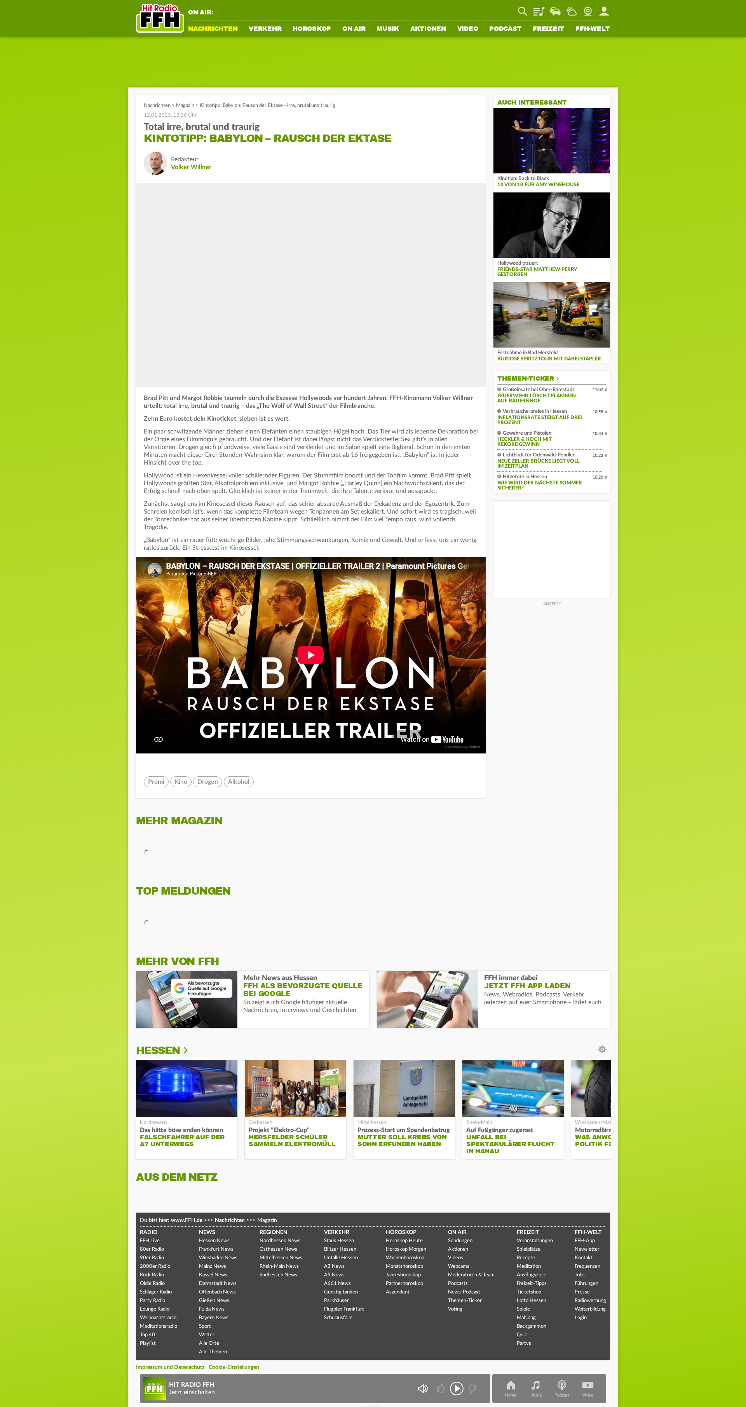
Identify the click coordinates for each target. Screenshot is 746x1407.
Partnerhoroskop (404, 1283)
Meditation (529, 1266)
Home (510, 1395)
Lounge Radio (154, 1309)
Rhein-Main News (279, 1266)
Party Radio (152, 1300)
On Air (354, 29)
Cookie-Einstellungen (234, 1367)
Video (467, 29)
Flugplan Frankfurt (344, 1309)
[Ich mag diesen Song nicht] (472, 1388)
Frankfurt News (216, 1249)
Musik (387, 29)
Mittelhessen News (281, 1257)
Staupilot (555, 8)
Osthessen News (278, 1249)
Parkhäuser (336, 1300)
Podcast (505, 29)
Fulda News (212, 1309)
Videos (455, 1257)
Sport (205, 1326)
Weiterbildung (590, 1309)
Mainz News (212, 1266)
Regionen (274, 1232)
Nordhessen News (280, 1240)
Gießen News (214, 1300)
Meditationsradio (158, 1326)
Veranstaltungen (535, 1240)
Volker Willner (191, 167)
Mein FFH (604, 8)
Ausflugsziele (531, 1275)
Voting (455, 1309)
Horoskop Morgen (406, 1249)
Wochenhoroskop (405, 1257)
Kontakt (584, 1257)
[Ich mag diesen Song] (441, 1388)
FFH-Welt (592, 29)
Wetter (571, 8)
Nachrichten (212, 29)
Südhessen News (278, 1275)
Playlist (539, 8)
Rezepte (526, 1257)
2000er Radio (155, 1266)
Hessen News (214, 1240)
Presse (582, 1292)
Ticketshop (529, 1292)
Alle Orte (209, 1343)
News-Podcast (464, 1292)
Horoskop (312, 29)
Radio (148, 1232)
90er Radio (152, 1257)
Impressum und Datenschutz (170, 1367)
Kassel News (213, 1275)
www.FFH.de (186, 1220)
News (207, 1232)
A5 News (334, 1275)
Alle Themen (213, 1352)
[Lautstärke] (422, 1388)
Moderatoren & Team (471, 1275)
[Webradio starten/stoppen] (457, 1388)
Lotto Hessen (531, 1300)
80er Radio (152, 1249)
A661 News (337, 1283)
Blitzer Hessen (340, 1249)
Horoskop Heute (404, 1240)
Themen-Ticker (525, 379)
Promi (156, 782)
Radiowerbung (590, 1300)
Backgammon (531, 1326)
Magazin (185, 105)
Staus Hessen (339, 1240)
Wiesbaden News (218, 1257)
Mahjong (526, 1317)
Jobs (580, 1275)
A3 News (334, 1266)
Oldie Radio (152, 1283)
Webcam (588, 8)
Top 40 (147, 1334)
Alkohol (238, 782)
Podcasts (458, 1283)
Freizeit (548, 29)
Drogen (207, 782)
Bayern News (213, 1317)
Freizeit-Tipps (532, 1283)
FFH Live (150, 1240)
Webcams (458, 1266)
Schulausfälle (338, 1317)
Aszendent (398, 1292)
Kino (180, 782)
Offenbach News (217, 1292)
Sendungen (460, 1240)
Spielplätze (528, 1249)
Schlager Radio (156, 1292)
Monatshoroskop (404, 1266)
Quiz (522, 1334)
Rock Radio (152, 1275)
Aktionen (428, 29)
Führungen (586, 1283)
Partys (524, 1343)
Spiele (523, 1309)
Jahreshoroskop (403, 1275)
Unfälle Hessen (341, 1257)
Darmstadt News (218, 1283)
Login (581, 1317)
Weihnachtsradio (158, 1317)
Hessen (158, 1050)
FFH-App (585, 1240)
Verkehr (265, 29)
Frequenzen (587, 1266)
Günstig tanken (341, 1292)
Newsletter (587, 1249)
